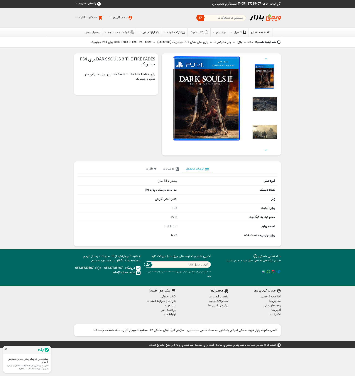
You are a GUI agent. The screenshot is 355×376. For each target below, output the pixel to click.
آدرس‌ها (276, 310)
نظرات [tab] (150, 169)
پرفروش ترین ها (218, 305)
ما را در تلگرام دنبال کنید (278, 271)
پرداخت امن (168, 310)
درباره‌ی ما (170, 305)
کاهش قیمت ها (218, 296)
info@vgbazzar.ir (126, 272)
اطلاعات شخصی (271, 296)
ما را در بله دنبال (263, 271)
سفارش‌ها (275, 301)
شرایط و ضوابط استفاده (161, 301)
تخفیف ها (275, 314)
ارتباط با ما (169, 314)
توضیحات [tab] (171, 169)
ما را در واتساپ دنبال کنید (268, 271)
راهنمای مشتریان (89, 3)
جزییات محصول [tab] (197, 169)
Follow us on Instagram (273, 271)
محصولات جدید (218, 301)
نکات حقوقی (168, 296)
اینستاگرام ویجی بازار (225, 3)
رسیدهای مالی (272, 305)
